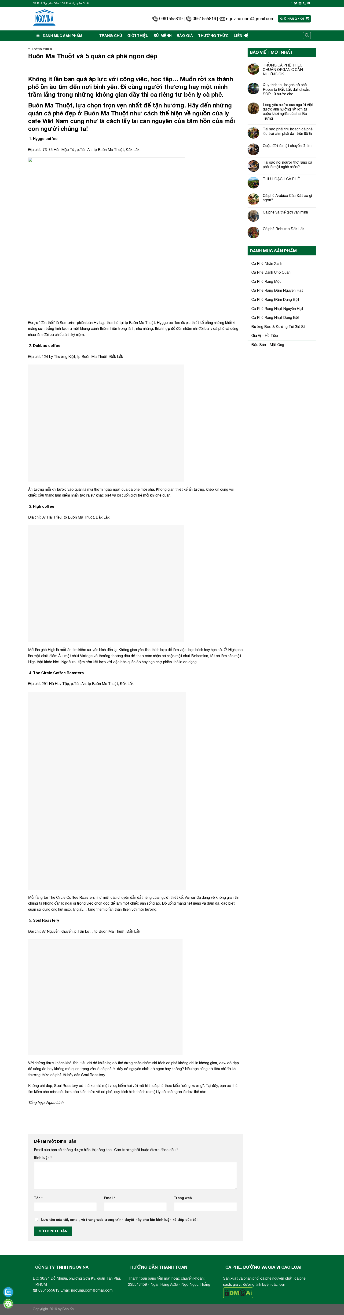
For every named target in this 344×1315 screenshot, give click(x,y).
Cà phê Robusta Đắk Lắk (283, 229)
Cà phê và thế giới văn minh (285, 212)
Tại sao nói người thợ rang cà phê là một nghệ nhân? (287, 164)
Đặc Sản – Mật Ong (267, 345)
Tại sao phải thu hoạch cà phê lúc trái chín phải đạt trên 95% (288, 131)
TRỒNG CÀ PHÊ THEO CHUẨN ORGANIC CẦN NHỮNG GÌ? (283, 69)
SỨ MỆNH (163, 35)
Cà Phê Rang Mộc (266, 281)
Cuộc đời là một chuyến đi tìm (287, 146)
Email (109, 1198)
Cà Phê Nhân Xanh (266, 263)
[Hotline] (8, 1303)
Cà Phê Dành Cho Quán (270, 272)
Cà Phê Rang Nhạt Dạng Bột (275, 317)
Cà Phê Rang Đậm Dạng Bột (275, 299)
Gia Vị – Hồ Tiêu (264, 335)
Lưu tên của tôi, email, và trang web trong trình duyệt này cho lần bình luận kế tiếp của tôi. (119, 1220)
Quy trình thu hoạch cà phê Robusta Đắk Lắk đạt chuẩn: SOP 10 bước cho (286, 89)
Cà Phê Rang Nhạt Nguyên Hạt (277, 308)
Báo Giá (185, 35)
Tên (38, 1198)
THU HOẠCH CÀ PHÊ (281, 179)
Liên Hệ (241, 35)
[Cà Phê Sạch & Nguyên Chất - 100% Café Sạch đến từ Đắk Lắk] (44, 18)
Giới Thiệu (137, 35)
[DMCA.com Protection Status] (238, 1292)
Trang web (183, 1198)
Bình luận (43, 1158)
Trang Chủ (110, 35)
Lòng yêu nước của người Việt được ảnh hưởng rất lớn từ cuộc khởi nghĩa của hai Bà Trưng (288, 111)
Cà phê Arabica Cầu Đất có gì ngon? (287, 197)
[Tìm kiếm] (307, 35)
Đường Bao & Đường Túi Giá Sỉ (278, 326)
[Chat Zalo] (8, 1292)
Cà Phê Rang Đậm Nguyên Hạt (277, 290)
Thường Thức (213, 35)
